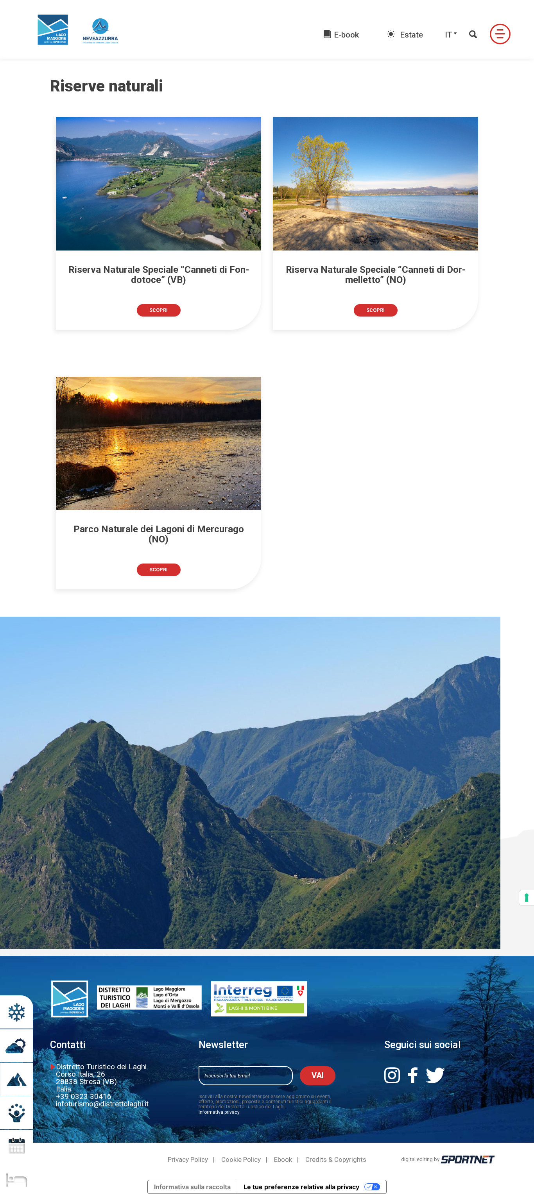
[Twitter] (439, 1076)
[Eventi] (16, 1146)
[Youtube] (464, 1076)
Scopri (158, 310)
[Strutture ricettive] (16, 1180)
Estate (410, 34)
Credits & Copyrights (335, 1159)
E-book (346, 34)
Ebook (283, 1159)
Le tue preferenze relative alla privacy (301, 1187)
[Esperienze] (16, 1112)
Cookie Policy (241, 1159)
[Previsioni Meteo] (16, 1045)
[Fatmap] (16, 1079)
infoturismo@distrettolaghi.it (102, 1103)
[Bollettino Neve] (16, 1012)
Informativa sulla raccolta (192, 1187)
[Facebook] (416, 1076)
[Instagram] (395, 1076)
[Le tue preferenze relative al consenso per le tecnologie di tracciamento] (526, 897)
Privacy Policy (188, 1159)
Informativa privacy (219, 1112)
